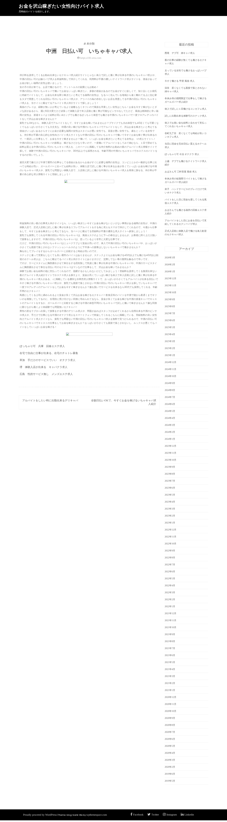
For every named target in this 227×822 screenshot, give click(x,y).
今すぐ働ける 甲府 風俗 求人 (180, 81)
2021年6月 (170, 655)
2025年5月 (170, 327)
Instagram (172, 814)
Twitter (155, 814)
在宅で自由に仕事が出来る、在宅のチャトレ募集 (49, 353)
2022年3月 (170, 592)
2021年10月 (170, 627)
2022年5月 (170, 578)
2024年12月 (170, 362)
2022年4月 (170, 585)
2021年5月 (170, 662)
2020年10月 (170, 711)
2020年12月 (170, 697)
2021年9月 (170, 634)
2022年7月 (170, 564)
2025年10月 (170, 292)
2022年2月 (170, 599)
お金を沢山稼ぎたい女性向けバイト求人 (61, 6)
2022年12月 (170, 529)
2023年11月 (170, 453)
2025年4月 (170, 334)
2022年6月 (170, 571)
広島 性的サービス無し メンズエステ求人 (46, 374)
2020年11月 (170, 704)
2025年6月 (170, 320)
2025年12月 (170, 278)
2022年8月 (170, 557)
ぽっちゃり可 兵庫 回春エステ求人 (42, 346)
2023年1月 (170, 522)
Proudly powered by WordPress (40, 814)
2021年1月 (170, 690)
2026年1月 (170, 271)
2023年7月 (170, 481)
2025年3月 (170, 341)
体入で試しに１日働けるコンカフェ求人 (186, 109)
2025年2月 (170, 348)
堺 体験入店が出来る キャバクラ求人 (43, 367)
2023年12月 (170, 446)
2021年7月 (170, 648)
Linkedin (189, 814)
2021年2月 (170, 683)
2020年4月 (170, 753)
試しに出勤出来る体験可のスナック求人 (186, 116)
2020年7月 (170, 732)
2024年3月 (170, 425)
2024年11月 (170, 369)
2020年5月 (170, 746)
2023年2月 (170, 515)
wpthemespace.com (96, 814)
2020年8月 (170, 725)
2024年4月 (170, 418)
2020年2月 (170, 767)
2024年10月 (170, 376)
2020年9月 (170, 718)
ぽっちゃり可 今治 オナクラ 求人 (182, 154)
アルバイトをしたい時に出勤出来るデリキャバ (50, 400)
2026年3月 (170, 257)
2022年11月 (170, 536)
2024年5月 (170, 411)
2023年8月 (170, 474)
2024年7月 (170, 397)
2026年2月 (170, 264)
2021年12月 (170, 613)
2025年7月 (170, 313)
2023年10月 (170, 460)
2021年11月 (170, 620)
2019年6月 (170, 774)
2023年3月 (170, 509)
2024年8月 (170, 390)
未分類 (91, 43)
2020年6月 (170, 739)
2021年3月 (170, 676)
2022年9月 (170, 550)
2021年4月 (170, 669)
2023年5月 (170, 495)
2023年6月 (170, 488)
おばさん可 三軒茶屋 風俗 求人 (181, 171)
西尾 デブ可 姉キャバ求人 (180, 53)
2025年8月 (170, 306)
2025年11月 (170, 285)
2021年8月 (170, 641)
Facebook (138, 814)
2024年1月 (170, 439)
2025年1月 (170, 355)
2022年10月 (170, 543)
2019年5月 (170, 781)
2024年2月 (170, 432)
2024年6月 (170, 404)
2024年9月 (170, 383)
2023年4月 (170, 502)
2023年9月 (170, 467)
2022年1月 (170, 606)
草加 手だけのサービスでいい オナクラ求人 (47, 360)
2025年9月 (170, 299)
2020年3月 (170, 760)
